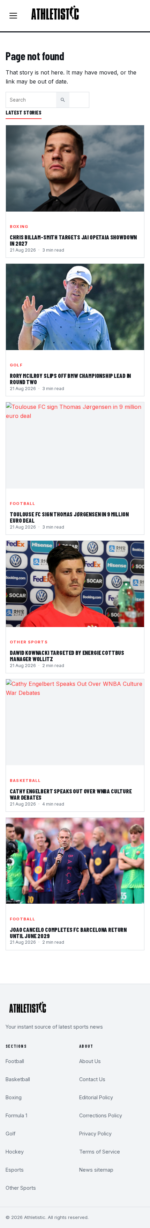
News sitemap (96, 1170)
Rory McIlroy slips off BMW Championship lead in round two (70, 379)
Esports (15, 1170)
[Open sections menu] (13, 15)
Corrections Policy (100, 1115)
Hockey (15, 1152)
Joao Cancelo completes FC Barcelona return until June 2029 (68, 933)
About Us (90, 1061)
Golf (16, 365)
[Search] (62, 100)
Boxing (19, 226)
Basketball (25, 780)
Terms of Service (99, 1152)
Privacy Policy (95, 1133)
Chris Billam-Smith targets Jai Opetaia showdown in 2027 (73, 240)
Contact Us (92, 1079)
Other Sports (28, 642)
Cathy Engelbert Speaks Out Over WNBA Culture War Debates (71, 794)
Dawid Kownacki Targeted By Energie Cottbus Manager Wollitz (67, 656)
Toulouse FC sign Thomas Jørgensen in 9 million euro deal (69, 517)
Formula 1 (16, 1115)
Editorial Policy (96, 1097)
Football (22, 503)
